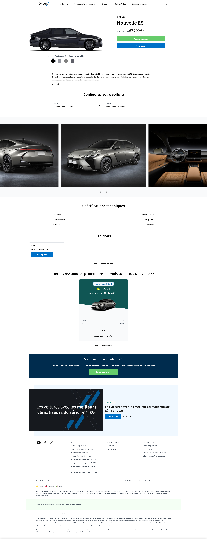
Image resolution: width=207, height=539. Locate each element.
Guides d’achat (112, 449)
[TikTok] (51, 442)
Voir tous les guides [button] (130, 417)
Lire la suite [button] (113, 417)
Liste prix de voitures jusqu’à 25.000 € (83, 459)
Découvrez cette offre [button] (103, 336)
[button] (100, 192)
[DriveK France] (44, 4)
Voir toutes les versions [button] (103, 263)
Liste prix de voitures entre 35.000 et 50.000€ (83, 467)
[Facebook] (45, 442)
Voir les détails (103, 330)
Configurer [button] (141, 46)
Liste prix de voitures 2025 (80, 453)
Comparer (110, 446)
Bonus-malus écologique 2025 (81, 456)
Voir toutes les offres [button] (103, 345)
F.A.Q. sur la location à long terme (154, 453)
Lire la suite (56, 84)
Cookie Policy (128, 481)
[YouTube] (38, 442)
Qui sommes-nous (149, 442)
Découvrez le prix (141, 39)
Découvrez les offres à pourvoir (154, 456)
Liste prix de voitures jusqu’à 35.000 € (83, 463)
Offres (73, 442)
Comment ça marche (150, 446)
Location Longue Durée (78, 446)
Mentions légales (138, 481)
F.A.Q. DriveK (147, 449)
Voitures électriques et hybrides (82, 449)
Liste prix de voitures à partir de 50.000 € (84, 472)
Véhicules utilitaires (113, 442)
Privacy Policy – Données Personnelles (155, 481)
